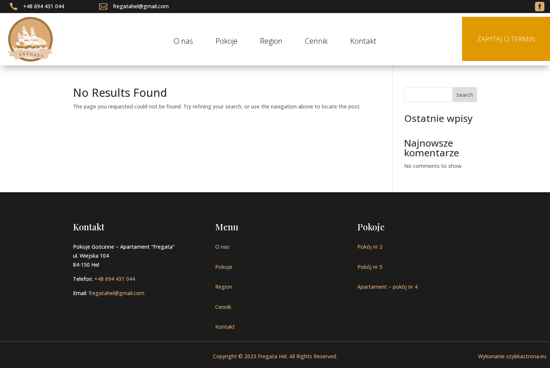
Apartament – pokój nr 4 (387, 286)
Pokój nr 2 (369, 246)
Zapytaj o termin (506, 38)
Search (464, 94)
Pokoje (227, 42)
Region (271, 42)
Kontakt (363, 42)
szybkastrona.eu (526, 356)
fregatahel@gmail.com (141, 6)
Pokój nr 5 (369, 266)
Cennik (316, 42)
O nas (183, 42)
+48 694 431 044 (43, 6)
